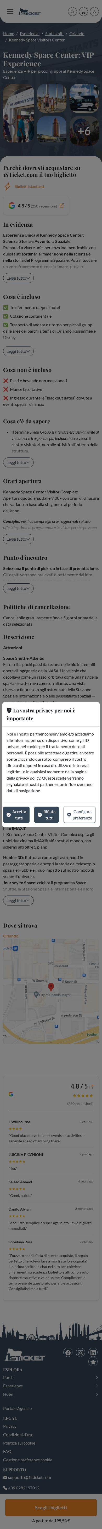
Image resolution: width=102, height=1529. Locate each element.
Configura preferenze (82, 814)
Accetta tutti (19, 814)
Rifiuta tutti (49, 814)
